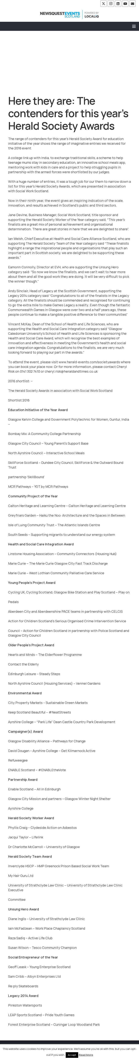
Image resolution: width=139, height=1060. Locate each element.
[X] (103, 3)
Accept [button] (72, 1055)
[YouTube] (125, 3)
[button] (134, 26)
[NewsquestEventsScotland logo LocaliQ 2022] (69, 14)
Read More (86, 1055)
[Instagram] (111, 3)
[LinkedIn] (118, 3)
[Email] (132, 3)
